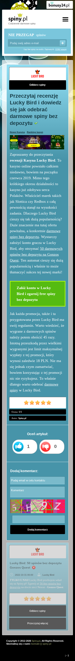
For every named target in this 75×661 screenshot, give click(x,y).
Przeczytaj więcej (37, 623)
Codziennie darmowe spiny (22, 23)
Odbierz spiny (37, 84)
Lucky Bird (48, 575)
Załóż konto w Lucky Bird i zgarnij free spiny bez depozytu (36, 294)
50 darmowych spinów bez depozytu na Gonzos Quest (36, 254)
